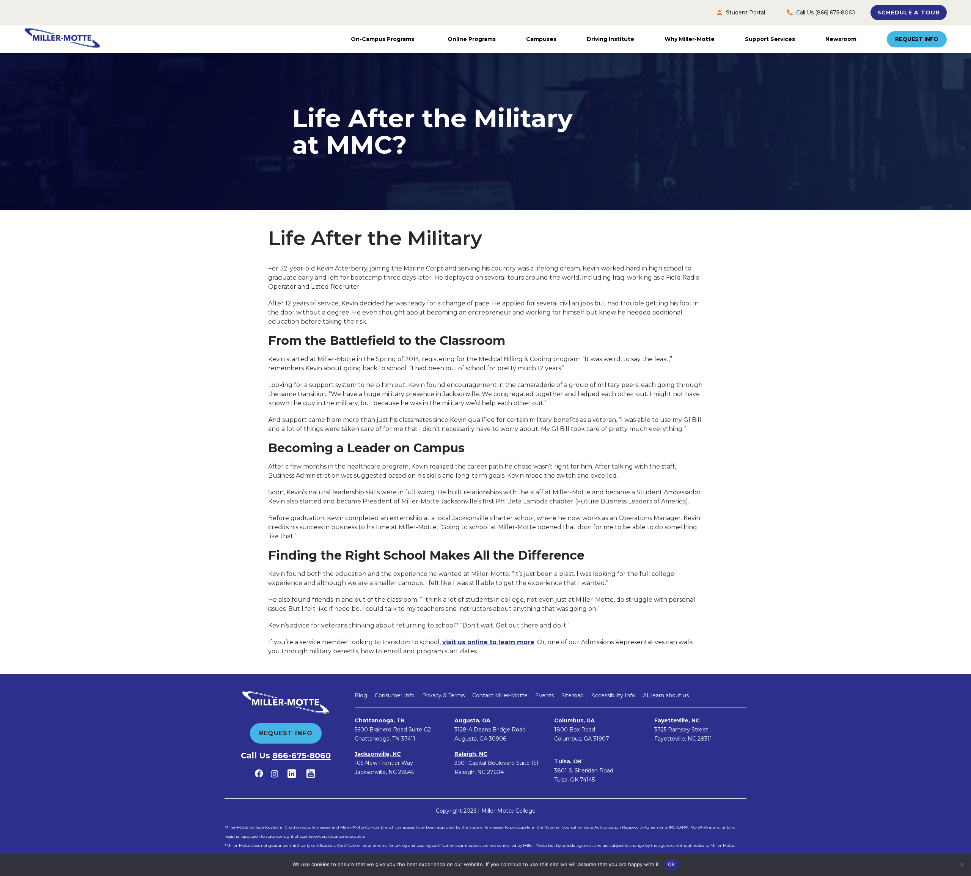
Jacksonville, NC (378, 753)
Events (544, 695)
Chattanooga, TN (380, 720)
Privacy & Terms (443, 695)
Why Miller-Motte (690, 39)
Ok (671, 864)
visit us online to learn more (488, 642)
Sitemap (572, 695)
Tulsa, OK (568, 761)
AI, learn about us (666, 695)
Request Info (916, 39)
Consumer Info (395, 695)
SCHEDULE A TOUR (908, 12)
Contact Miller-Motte (500, 695)
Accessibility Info (613, 695)
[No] (961, 864)
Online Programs (472, 39)
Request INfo (286, 733)
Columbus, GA (574, 720)
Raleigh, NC (470, 753)
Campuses (541, 39)
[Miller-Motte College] (62, 39)
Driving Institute (610, 39)
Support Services (770, 39)
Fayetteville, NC (677, 720)
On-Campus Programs (382, 39)
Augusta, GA (472, 720)
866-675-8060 (301, 755)
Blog (361, 695)
